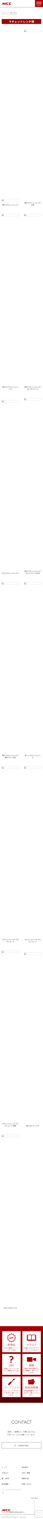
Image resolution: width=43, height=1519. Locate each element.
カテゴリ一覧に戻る (9, 13)
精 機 (4, 1478)
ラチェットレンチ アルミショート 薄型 (10, 1125)
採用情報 (5, 1484)
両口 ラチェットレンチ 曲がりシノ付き (10, 756)
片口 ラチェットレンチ (10, 573)
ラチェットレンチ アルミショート (32, 940)
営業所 (24, 1478)
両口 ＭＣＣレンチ (32, 1126)
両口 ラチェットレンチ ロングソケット (32, 388)
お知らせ (5, 1473)
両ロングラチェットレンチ (10, 388)
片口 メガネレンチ (10, 1308)
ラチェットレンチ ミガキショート (10, 940)
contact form (23, 1445)
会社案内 (25, 1467)
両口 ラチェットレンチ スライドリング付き (32, 572)
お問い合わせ (27, 1484)
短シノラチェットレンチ (33, 756)
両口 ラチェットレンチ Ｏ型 (32, 204)
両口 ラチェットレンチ (10, 205)
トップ (4, 1467)
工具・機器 (26, 1473)
